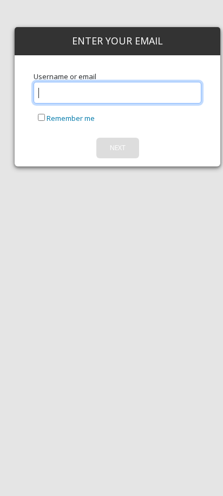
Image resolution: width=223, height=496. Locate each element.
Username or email (65, 76)
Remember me (70, 118)
